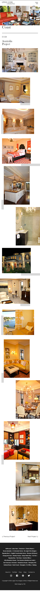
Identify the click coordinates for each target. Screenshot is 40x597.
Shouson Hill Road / (32, 553)
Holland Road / (8, 565)
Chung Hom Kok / (8, 555)
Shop (25, 572)
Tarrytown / (22, 548)
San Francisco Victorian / (10, 562)
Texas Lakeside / (7, 551)
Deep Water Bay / (27, 555)
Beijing (34, 565)
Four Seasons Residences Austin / (26, 560)
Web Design (18, 584)
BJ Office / (29, 565)
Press (20, 572)
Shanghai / (23, 565)
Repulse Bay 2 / (6, 553)
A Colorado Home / (18, 551)
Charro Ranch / (30, 548)
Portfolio (14, 572)
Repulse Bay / (12, 558)
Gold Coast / (16, 565)
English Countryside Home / (19, 553)
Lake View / (15, 548)
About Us (7, 572)
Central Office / (27, 558)
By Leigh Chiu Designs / (30, 551)
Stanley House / (17, 555)
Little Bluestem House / (10, 560)
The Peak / (20, 558)
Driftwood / (9, 548)
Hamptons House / (23, 562)
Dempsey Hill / (33, 562)
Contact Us (31, 572)
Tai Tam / (34, 555)
